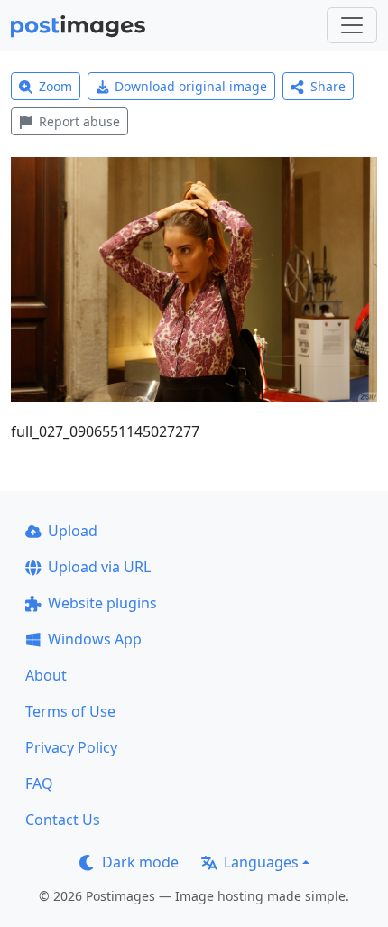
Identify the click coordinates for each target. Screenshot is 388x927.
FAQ (39, 783)
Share (328, 86)
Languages (261, 862)
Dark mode (140, 862)
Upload (72, 531)
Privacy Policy (71, 747)
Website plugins (102, 603)
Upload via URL (99, 567)
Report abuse (79, 121)
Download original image (191, 86)
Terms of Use (70, 711)
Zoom (55, 86)
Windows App (95, 639)
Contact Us (62, 820)
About (46, 675)
